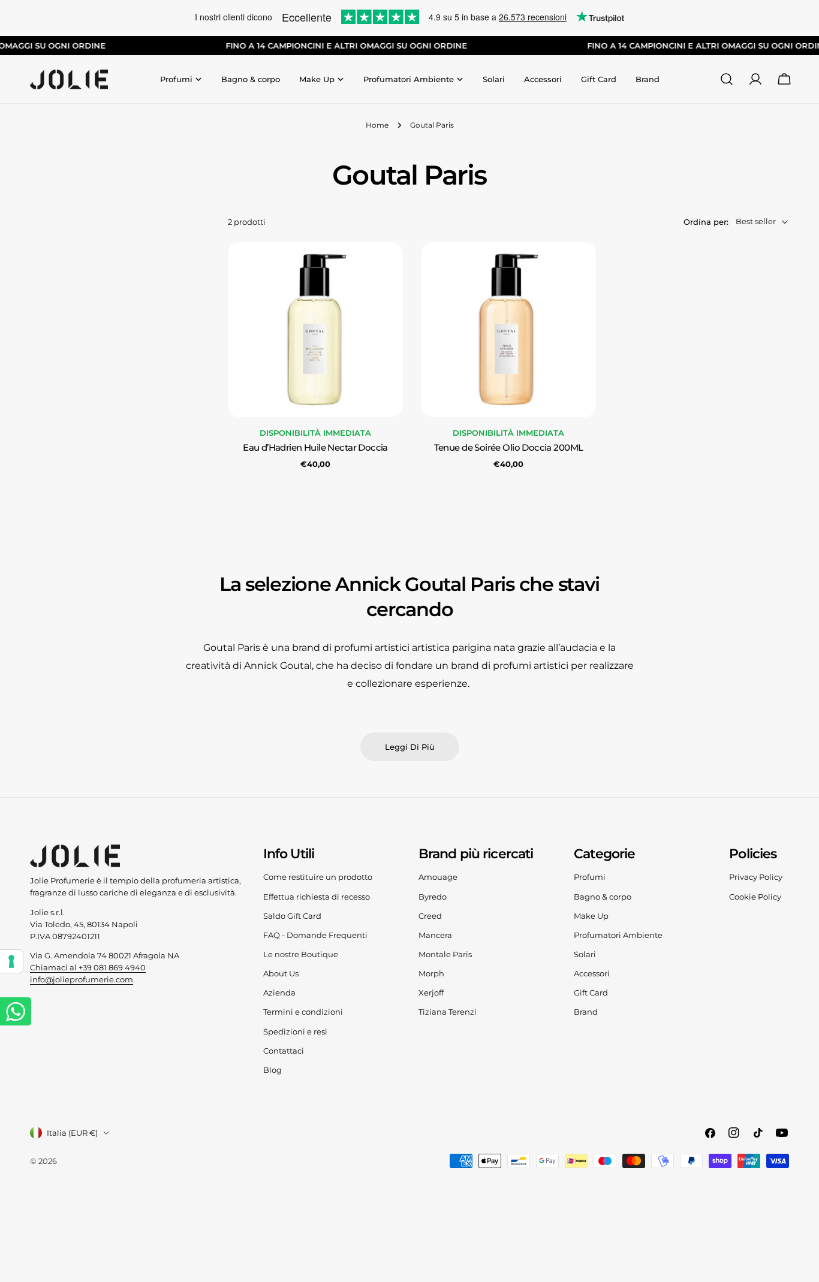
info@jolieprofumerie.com (81, 979)
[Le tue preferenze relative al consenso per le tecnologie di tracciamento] (11, 961)
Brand (586, 1011)
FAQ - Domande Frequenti (315, 935)
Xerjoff (431, 992)
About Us (281, 973)
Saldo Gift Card (292, 916)
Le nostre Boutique (300, 954)
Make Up (591, 916)
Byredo (432, 896)
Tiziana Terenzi (447, 1011)
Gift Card (591, 992)
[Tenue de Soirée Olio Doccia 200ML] (508, 329)
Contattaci (283, 1050)
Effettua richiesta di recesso (316, 896)
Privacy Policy (755, 877)
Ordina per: (705, 221)
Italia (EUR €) (72, 1133)
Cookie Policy (755, 896)
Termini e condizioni (303, 1011)
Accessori (592, 973)
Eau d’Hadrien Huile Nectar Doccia (315, 447)
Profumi (590, 877)
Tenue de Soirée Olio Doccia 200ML (508, 447)
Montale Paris (445, 954)
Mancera (435, 935)
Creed (430, 916)
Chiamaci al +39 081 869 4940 (88, 967)
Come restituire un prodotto (317, 877)
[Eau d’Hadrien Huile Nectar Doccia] (315, 329)
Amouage (437, 877)
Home (377, 125)
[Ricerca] (727, 79)
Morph (431, 973)
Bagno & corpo (602, 896)
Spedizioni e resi (295, 1031)
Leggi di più (410, 747)
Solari (585, 954)
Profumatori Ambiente (618, 935)
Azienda (279, 992)
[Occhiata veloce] (385, 268)
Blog (272, 1070)
